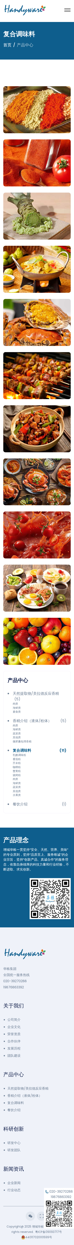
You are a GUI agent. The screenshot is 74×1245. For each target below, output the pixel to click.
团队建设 (14, 1055)
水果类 (17, 795)
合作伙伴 (14, 1041)
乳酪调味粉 (19, 755)
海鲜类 (17, 708)
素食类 (17, 712)
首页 (7, 45)
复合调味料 (15, 1102)
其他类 (17, 737)
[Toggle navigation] (67, 10)
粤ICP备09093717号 (48, 1232)
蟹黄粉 (17, 771)
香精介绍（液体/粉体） (24, 1095)
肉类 (15, 704)
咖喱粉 (17, 767)
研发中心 (14, 1142)
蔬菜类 (17, 733)
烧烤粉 (17, 775)
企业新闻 (14, 1183)
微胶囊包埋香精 (22, 741)
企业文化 (14, 1026)
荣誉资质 (14, 1034)
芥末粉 (17, 763)
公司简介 (14, 1019)
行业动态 (14, 1190)
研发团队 (14, 1150)
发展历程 (14, 1048)
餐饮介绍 (14, 1110)
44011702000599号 (38, 1237)
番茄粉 (17, 759)
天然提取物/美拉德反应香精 (28, 1088)
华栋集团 (9, 968)
